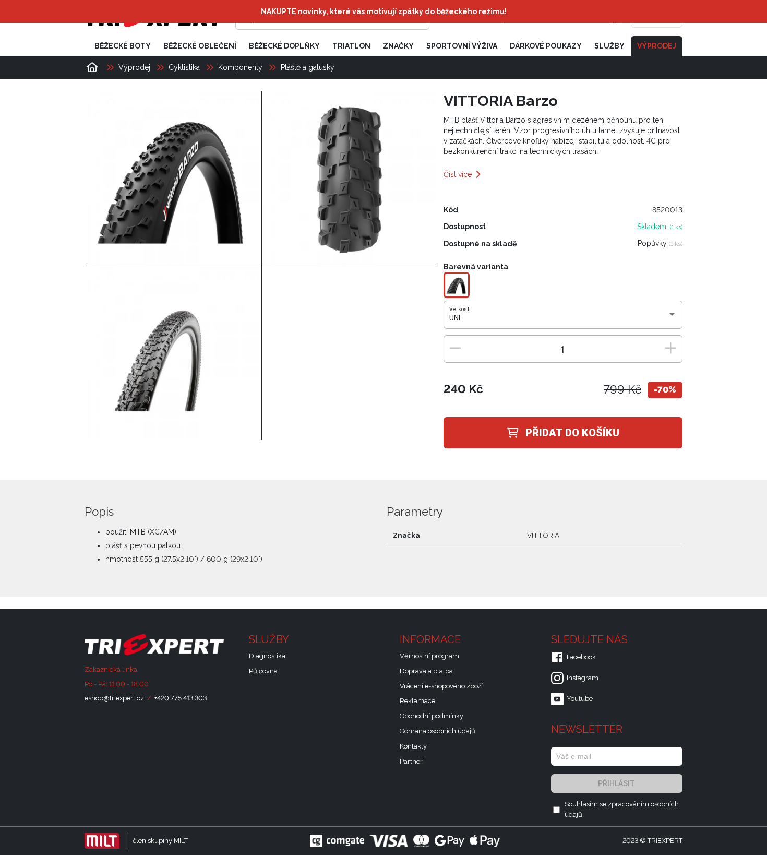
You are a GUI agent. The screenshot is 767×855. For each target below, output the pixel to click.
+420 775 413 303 (180, 698)
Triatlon (351, 46)
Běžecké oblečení (199, 46)
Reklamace (417, 701)
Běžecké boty (122, 46)
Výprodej (656, 46)
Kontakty (413, 746)
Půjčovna (263, 671)
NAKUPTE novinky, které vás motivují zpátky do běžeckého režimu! (384, 11)
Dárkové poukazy (546, 46)
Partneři (412, 761)
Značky (398, 46)
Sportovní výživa (461, 46)
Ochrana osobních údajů (437, 731)
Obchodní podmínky (431, 716)
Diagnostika (267, 656)
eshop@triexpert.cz (114, 698)
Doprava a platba (426, 671)
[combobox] (562, 318)
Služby (609, 46)
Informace (431, 639)
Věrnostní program (429, 656)
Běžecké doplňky (284, 46)
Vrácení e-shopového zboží (441, 686)
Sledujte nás (590, 639)
